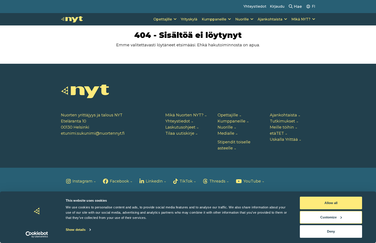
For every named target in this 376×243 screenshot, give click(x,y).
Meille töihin (282, 127)
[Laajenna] (175, 19)
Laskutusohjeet (180, 127)
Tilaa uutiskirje (179, 133)
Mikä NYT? (301, 19)
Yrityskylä (189, 19)
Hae (297, 6)
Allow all (330, 203)
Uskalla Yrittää (284, 139)
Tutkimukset (282, 121)
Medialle (226, 133)
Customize (328, 217)
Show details (76, 229)
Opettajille (162, 19)
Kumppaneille (214, 19)
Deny (331, 231)
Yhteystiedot (254, 6)
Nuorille (242, 19)
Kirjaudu (277, 6)
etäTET (277, 133)
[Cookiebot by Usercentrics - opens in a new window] (37, 234)
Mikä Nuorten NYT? (184, 115)
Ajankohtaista (270, 19)
